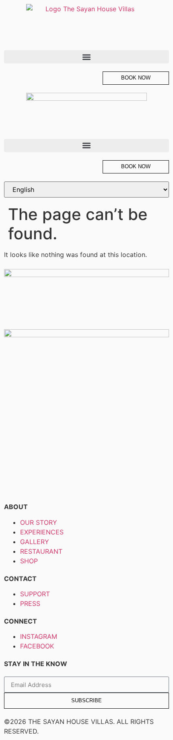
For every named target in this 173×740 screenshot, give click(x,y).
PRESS (30, 603)
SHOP (29, 561)
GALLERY (34, 542)
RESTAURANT (41, 551)
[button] (86, 56)
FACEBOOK (37, 646)
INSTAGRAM (38, 636)
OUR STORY (38, 522)
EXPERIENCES (42, 532)
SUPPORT (35, 594)
